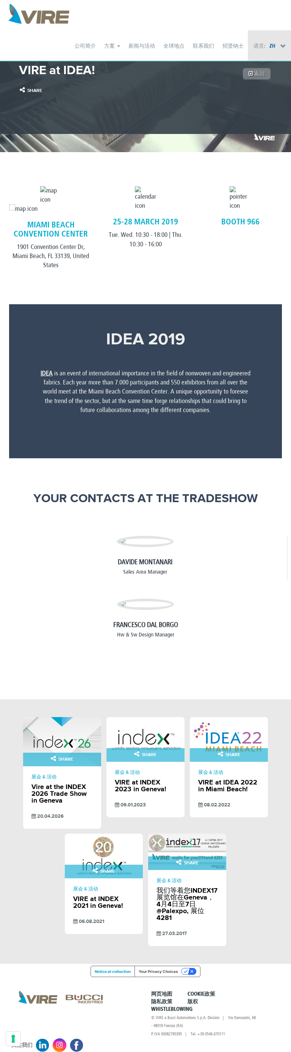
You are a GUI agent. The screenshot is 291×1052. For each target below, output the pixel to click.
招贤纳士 (233, 46)
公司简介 (85, 46)
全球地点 (174, 46)
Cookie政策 (201, 994)
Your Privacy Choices (158, 971)
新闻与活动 (141, 46)
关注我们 (22, 1045)
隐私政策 (161, 1001)
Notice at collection (113, 971)
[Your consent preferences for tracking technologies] (13, 1039)
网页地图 (161, 994)
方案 (110, 46)
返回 (259, 73)
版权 (193, 1001)
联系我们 (203, 46)
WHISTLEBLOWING (171, 1009)
